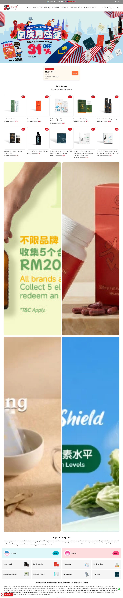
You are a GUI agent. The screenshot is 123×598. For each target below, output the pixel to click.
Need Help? (118, 2)
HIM (55, 553)
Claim (75, 73)
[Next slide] (24, 106)
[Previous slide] (6, 106)
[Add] (23, 114)
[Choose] (69, 146)
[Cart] (118, 7)
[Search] (110, 7)
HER (115, 553)
